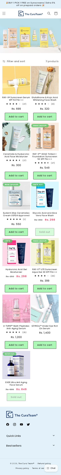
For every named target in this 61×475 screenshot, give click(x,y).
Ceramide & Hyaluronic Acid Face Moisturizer (16, 155)
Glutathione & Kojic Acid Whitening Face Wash (45, 98)
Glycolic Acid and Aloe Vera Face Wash (45, 214)
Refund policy (44, 463)
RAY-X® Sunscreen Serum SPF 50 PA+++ (16, 98)
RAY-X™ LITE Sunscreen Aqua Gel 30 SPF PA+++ (44, 270)
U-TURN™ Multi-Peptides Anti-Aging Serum (16, 327)
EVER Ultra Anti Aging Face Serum (16, 383)
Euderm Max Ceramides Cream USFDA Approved (16, 214)
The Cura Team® (26, 463)
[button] (3, 13)
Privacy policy (22, 468)
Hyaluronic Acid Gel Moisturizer (16, 270)
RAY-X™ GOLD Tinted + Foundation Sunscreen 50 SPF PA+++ (44, 156)
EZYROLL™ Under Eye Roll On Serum (45, 327)
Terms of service (40, 468)
